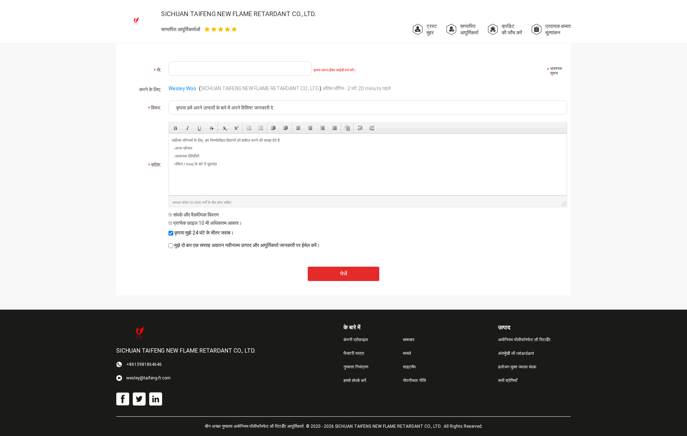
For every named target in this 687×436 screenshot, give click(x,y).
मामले (407, 353)
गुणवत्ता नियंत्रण (356, 366)
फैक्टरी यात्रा (354, 353)
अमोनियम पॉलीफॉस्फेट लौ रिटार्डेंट (524, 339)
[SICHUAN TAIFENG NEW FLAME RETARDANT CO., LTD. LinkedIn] (155, 399)
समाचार (408, 339)
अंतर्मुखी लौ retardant (516, 353)
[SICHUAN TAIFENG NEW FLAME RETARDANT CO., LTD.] (139, 333)
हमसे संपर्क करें (355, 380)
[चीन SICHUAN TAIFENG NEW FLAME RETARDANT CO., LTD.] (136, 21)
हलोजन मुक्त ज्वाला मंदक (517, 366)
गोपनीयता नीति (414, 380)
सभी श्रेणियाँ (507, 380)
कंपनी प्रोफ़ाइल (356, 339)
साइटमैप (409, 366)
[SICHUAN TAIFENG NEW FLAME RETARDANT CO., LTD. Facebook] (122, 399)
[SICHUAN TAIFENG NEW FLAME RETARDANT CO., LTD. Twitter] (139, 399)
